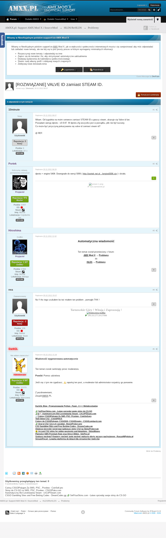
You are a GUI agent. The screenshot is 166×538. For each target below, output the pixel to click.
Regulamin (162, 501)
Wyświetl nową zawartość (140, 19)
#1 (154, 110)
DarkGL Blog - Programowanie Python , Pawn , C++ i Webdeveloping (66, 406)
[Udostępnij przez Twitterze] (6, 473)
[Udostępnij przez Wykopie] (14, 473)
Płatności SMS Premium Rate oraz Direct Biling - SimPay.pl (62, 434)
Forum (13, 19)
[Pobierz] (40, 473)
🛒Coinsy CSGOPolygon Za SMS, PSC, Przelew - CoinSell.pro (63, 416)
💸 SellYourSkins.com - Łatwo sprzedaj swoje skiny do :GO (63, 411)
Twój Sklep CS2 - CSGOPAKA (48, 419)
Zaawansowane (154, 10)
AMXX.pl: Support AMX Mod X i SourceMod (19, 501)
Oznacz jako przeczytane (38, 511)
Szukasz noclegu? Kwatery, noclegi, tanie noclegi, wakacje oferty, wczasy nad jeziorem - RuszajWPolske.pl (84, 436)
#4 (154, 290)
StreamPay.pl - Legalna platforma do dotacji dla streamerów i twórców (67, 439)
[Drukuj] (36, 473)
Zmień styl (15, 511)
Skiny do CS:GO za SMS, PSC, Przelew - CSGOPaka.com (33, 490)
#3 (154, 231)
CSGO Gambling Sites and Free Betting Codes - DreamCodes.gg (35, 495)
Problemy (104, 255)
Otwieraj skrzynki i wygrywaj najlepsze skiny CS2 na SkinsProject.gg (67, 429)
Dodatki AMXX (31, 19)
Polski (23, 511)
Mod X (89, 255)
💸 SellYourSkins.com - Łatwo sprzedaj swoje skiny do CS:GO (96, 495)
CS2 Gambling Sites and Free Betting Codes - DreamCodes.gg (64, 426)
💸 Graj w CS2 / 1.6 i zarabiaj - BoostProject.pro (58, 424)
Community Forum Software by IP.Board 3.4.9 (143, 511)
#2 (154, 164)
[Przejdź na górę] (83, 512)
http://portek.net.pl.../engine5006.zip (100, 173)
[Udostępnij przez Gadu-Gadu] (27, 473)
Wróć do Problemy (153, 451)
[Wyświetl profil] (19, 126)
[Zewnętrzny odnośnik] (96, 313)
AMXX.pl (145, 513)
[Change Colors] (158, 9)
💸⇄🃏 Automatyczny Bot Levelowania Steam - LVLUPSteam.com (65, 414)
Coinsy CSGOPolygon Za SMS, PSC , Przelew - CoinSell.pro (34, 488)
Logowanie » (142, 5)
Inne (73, 19)
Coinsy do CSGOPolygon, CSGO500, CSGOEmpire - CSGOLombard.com (68, 421)
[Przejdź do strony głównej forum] (41, 8)
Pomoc (53, 511)
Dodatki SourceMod (56, 19)
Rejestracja (154, 5)
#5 (154, 349)
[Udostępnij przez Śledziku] (23, 473)
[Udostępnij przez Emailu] (31, 473)
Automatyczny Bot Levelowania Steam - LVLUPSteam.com (33, 493)
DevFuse (155, 76)
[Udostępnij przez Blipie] (19, 473)
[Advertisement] (64, 461)
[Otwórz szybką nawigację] (158, 19)
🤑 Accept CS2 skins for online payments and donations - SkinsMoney (67, 431)
